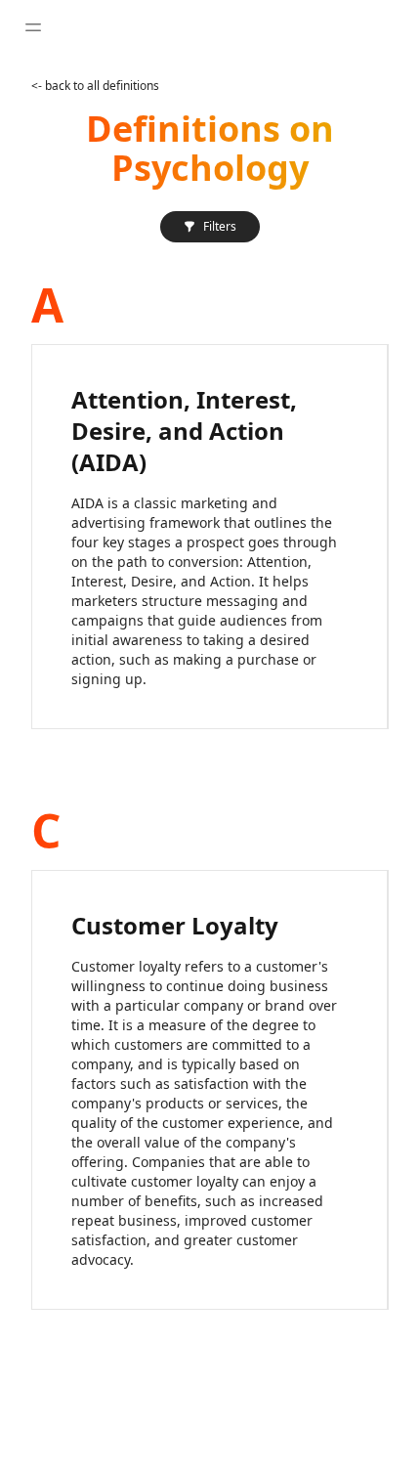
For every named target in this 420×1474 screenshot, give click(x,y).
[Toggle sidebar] (33, 27)
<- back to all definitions (95, 86)
